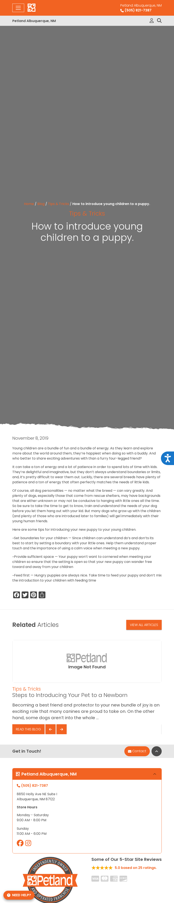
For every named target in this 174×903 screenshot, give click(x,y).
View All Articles (144, 624)
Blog (41, 203)
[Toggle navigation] (18, 8)
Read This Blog (28, 729)
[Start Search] (159, 21)
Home (29, 203)
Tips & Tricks (58, 203)
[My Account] (152, 21)
